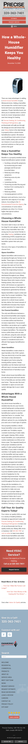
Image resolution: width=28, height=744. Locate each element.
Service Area (6, 677)
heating (11, 234)
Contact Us (5, 701)
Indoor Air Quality (14, 602)
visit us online (5, 533)
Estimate (14, 18)
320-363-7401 (14, 13)
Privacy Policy (7, 704)
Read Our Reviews (8, 692)
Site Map (4, 707)
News (3, 683)
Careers (4, 698)
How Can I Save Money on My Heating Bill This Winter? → (17, 593)
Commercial (6, 668)
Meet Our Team (7, 680)
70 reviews (16, 714)
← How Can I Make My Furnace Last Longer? (13, 587)
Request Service (14, 22)
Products (5, 671)
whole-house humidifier (10, 101)
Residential (6, 665)
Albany (7, 130)
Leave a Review (7, 695)
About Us (4, 674)
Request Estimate (8, 689)
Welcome (5, 662)
